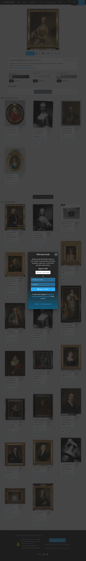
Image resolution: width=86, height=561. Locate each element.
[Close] (56, 254)
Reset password (47, 304)
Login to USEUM (43, 289)
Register (36, 304)
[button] (43, 272)
